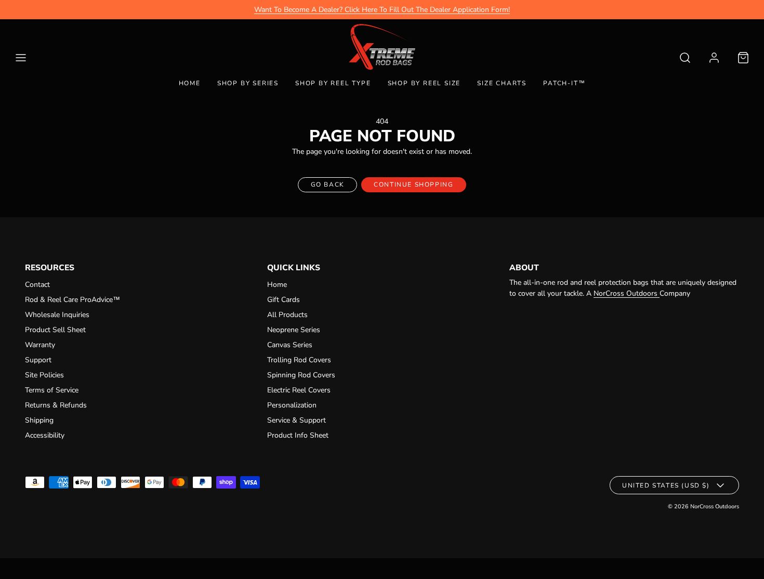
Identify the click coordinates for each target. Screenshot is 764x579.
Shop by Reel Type (333, 83)
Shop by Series (248, 83)
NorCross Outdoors (627, 293)
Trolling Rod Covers (299, 360)
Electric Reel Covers (299, 390)
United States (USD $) (666, 485)
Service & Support (296, 420)
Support (38, 360)
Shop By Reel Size (424, 83)
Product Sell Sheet (55, 330)
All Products (287, 315)
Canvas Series (289, 345)
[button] (20, 57)
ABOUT (524, 267)
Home (190, 83)
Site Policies (44, 375)
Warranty (40, 345)
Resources (49, 267)
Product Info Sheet (297, 435)
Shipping (39, 420)
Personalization (292, 405)
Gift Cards (283, 300)
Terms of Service (51, 390)
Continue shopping (413, 184)
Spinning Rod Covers (301, 375)
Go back (328, 184)
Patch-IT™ (564, 83)
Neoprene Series (293, 330)
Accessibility (44, 435)
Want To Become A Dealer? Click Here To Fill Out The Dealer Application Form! (382, 10)
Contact (37, 285)
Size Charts (501, 83)
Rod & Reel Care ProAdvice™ (72, 300)
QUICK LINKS (293, 267)
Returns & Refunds (56, 405)
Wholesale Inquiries (57, 315)
